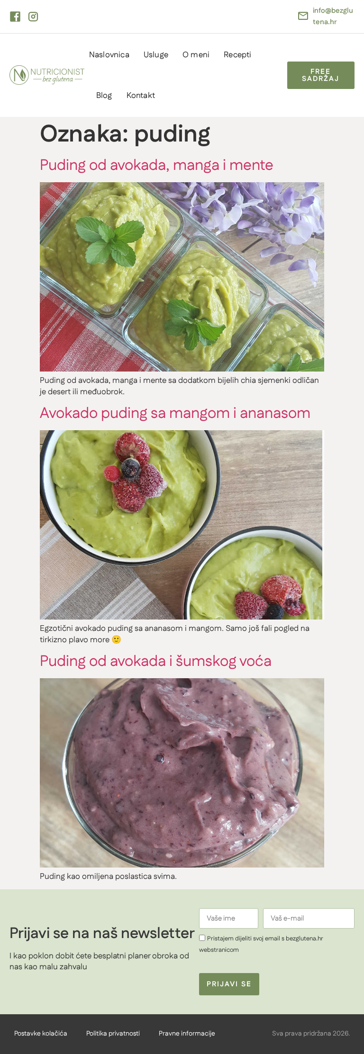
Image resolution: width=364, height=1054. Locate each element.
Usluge (156, 55)
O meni (195, 55)
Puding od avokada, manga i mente (156, 165)
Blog (104, 95)
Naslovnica (109, 55)
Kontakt (141, 95)
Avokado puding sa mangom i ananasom (175, 413)
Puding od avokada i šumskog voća (156, 661)
